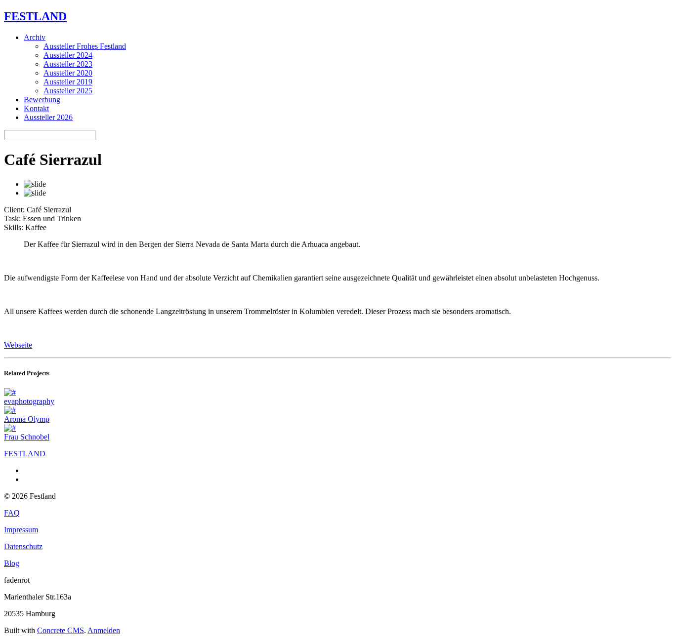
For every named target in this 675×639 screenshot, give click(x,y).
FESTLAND (35, 16)
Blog (11, 563)
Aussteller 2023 (67, 64)
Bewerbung (42, 99)
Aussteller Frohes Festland (84, 46)
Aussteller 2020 (67, 73)
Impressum (21, 529)
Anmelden (103, 630)
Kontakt (36, 108)
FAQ (12, 513)
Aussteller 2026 (48, 117)
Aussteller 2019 (67, 82)
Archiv (34, 37)
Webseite (18, 345)
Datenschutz (23, 546)
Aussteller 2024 (67, 55)
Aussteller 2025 (67, 90)
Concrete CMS (60, 630)
